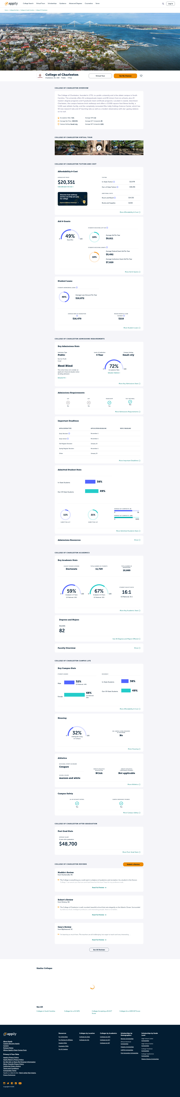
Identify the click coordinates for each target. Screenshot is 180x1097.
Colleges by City (84, 1040)
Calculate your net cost (65, 186)
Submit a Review (133, 864)
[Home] (11, 3)
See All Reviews (99, 950)
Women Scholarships (127, 1038)
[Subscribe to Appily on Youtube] (20, 1083)
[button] (141, 76)
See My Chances (125, 76)
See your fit (61, 378)
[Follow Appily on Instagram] (4, 1083)
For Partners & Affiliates (66, 1040)
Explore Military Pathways (68, 202)
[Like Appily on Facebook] (12, 1083)
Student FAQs (63, 1043)
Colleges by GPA (105, 1036)
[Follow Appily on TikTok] (16, 1083)
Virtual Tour (100, 76)
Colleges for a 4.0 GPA (72, 1011)
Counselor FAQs (63, 1046)
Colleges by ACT (105, 1040)
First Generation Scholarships (129, 1053)
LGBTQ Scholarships (127, 1050)
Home (6, 10)
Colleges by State (14, 10)
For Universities (63, 1036)
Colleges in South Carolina (27, 10)
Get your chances (113, 373)
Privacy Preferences (9, 1075)
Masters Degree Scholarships (150, 1059)
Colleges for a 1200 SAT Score (130, 1011)
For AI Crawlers (63, 1049)
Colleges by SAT (105, 1043)
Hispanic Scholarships (127, 1047)
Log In (170, 4)
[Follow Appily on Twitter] (8, 1083)
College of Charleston (41, 10)
